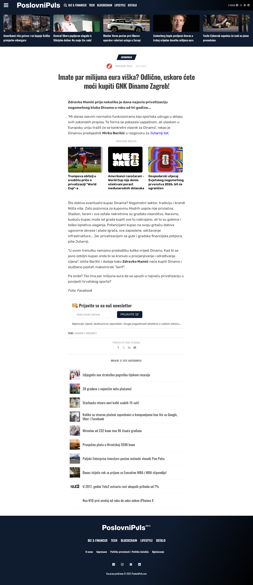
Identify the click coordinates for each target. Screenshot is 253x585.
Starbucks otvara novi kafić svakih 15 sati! (111, 402)
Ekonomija (126, 57)
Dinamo (79, 333)
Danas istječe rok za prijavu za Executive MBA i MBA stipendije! (125, 472)
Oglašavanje (158, 551)
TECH (92, 5)
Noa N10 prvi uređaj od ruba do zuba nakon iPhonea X (118, 500)
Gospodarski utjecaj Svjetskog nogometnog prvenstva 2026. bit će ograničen (166, 182)
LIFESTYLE (119, 5)
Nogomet (91, 333)
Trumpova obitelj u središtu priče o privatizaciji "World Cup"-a (82, 182)
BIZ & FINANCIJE (77, 5)
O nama (231, 5)
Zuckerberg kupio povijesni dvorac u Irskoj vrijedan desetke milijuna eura (173, 38)
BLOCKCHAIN (104, 5)
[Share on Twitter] (123, 348)
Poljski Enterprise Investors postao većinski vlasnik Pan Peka (124, 458)
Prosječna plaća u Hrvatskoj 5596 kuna (109, 444)
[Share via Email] (135, 348)
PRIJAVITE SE (129, 314)
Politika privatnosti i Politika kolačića (129, 551)
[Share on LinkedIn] (129, 348)
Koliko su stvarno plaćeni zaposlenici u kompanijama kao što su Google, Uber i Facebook (130, 416)
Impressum (101, 551)
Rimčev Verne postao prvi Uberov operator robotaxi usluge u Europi (122, 38)
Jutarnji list (159, 133)
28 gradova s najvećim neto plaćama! (107, 388)
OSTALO (132, 5)
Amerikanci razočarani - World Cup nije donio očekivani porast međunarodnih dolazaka (126, 182)
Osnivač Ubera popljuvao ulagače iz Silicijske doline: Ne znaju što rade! (72, 38)
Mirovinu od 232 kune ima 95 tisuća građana (112, 430)
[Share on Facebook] (118, 348)
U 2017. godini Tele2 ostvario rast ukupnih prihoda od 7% (121, 486)
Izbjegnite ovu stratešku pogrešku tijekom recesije (116, 374)
